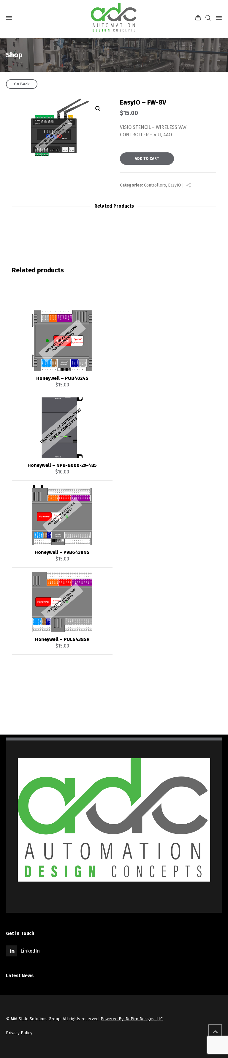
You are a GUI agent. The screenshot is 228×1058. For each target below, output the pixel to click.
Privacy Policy (19, 1032)
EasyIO (174, 185)
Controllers (155, 185)
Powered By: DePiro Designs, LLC (132, 1018)
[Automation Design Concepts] (114, 18)
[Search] (208, 18)
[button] (98, 108)
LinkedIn (30, 951)
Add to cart (147, 158)
